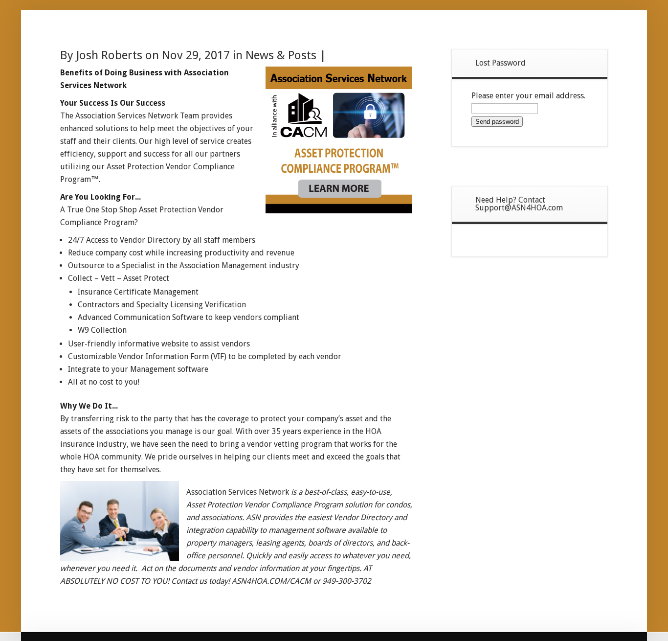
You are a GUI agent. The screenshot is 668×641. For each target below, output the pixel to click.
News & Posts (280, 55)
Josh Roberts (109, 55)
